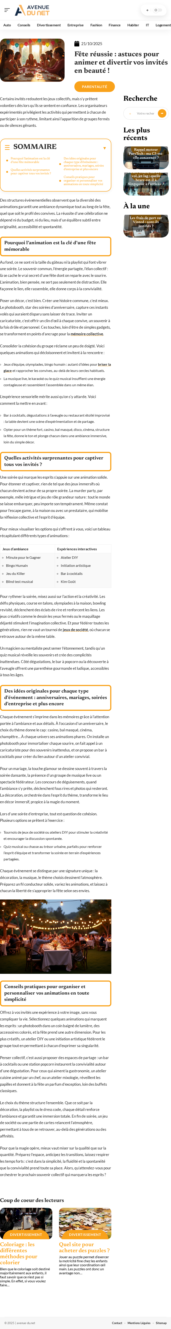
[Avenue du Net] (32, 10)
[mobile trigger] (8, 10)
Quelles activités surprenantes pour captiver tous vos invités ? (31, 172)
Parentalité (94, 86)
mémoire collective (87, 334)
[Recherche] (147, 10)
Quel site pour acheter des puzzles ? (84, 1248)
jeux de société (75, 629)
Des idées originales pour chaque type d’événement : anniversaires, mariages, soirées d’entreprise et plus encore (84, 164)
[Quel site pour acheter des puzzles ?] (85, 1223)
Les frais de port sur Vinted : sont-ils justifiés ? (146, 222)
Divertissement (26, 1234)
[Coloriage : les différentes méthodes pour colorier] (26, 1223)
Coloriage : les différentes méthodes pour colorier (18, 1254)
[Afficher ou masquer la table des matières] (82, 148)
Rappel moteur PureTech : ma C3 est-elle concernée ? (146, 154)
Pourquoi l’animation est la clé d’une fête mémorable (30, 160)
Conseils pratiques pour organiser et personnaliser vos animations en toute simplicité (83, 181)
